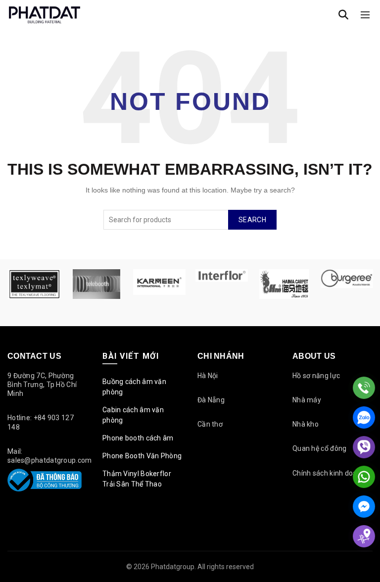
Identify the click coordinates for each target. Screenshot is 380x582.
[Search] (343, 14)
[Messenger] (364, 506)
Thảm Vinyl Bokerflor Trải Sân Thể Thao (136, 479)
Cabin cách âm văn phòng (133, 415)
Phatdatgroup (172, 567)
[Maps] (364, 536)
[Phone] (364, 388)
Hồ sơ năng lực (316, 376)
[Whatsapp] (364, 477)
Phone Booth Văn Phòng (142, 456)
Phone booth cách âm (138, 438)
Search (252, 220)
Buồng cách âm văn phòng (134, 387)
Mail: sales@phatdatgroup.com (49, 455)
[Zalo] (364, 417)
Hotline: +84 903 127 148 (40, 422)
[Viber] (364, 447)
